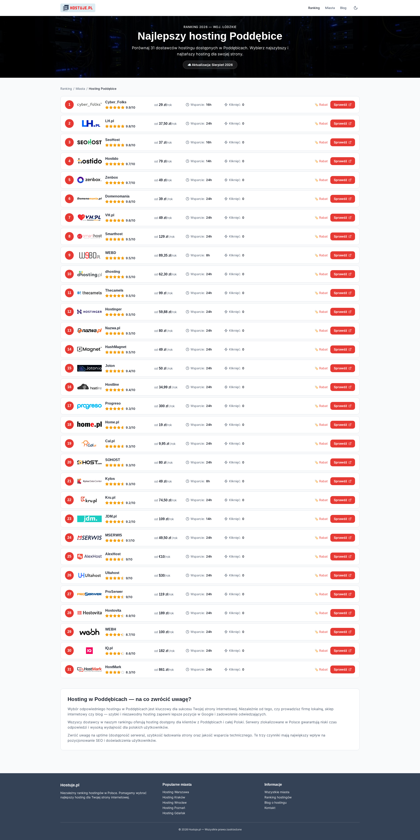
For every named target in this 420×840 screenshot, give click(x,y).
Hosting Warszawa (176, 792)
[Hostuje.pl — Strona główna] (77, 8)
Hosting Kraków (174, 797)
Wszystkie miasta (276, 792)
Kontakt (269, 808)
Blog (343, 8)
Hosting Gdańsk (174, 813)
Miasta (330, 8)
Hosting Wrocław (175, 802)
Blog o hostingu (275, 802)
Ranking (314, 8)
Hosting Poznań (174, 808)
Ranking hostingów (278, 797)
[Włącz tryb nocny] (356, 8)
